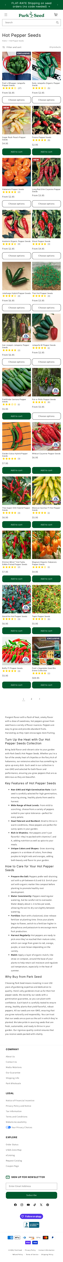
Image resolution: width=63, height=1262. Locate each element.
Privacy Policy (30, 1250)
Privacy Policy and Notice (18, 1105)
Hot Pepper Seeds (16, 41)
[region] (31, 5)
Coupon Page (12, 1166)
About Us (10, 1056)
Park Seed (18, 1250)
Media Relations (14, 1067)
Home (4, 41)
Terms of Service (32, 1254)
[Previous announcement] (5, 5)
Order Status (12, 1144)
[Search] (57, 22)
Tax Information (14, 1111)
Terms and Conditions (16, 1116)
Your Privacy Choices (22, 1127)
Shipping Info (12, 1078)
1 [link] (23, 698)
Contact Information (46, 1250)
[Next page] (39, 699)
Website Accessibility (16, 1122)
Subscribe (31, 1195)
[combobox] (31, 22)
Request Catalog (14, 1160)
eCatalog (10, 1155)
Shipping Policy (47, 1254)
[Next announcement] (57, 5)
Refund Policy (18, 1254)
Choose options (16, 99)
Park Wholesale (13, 1083)
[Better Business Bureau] (31, 1225)
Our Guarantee (13, 1072)
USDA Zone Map (14, 1149)
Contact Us (11, 1061)
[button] (6, 14)
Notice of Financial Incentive (20, 1100)
